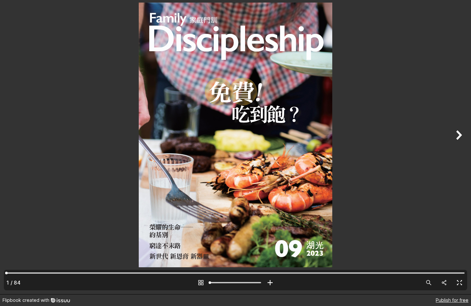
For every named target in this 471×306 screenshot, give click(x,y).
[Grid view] (200, 282)
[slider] (235, 282)
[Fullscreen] (459, 282)
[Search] (428, 282)
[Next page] (458, 147)
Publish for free (452, 300)
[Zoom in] (270, 282)
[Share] (444, 282)
